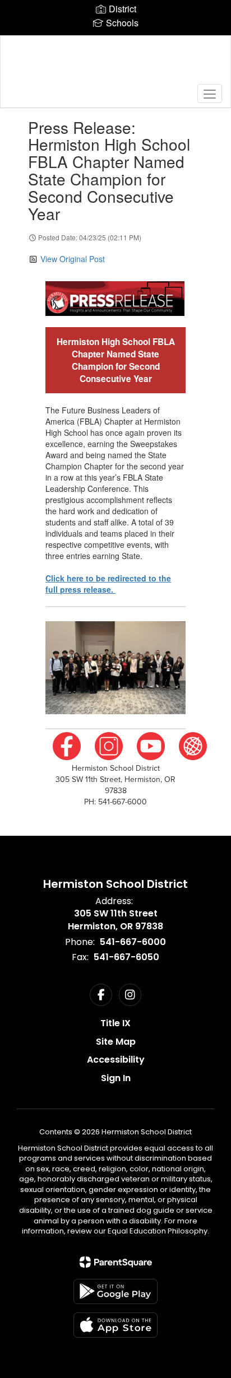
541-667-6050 (126, 957)
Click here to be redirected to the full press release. (108, 583)
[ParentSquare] (116, 1262)
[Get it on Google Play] (115, 1291)
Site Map (116, 1041)
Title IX (115, 1023)
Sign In (116, 1078)
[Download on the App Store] (115, 1325)
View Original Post (72, 258)
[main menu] (209, 93)
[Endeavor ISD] (115, 63)
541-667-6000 (133, 941)
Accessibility (116, 1059)
